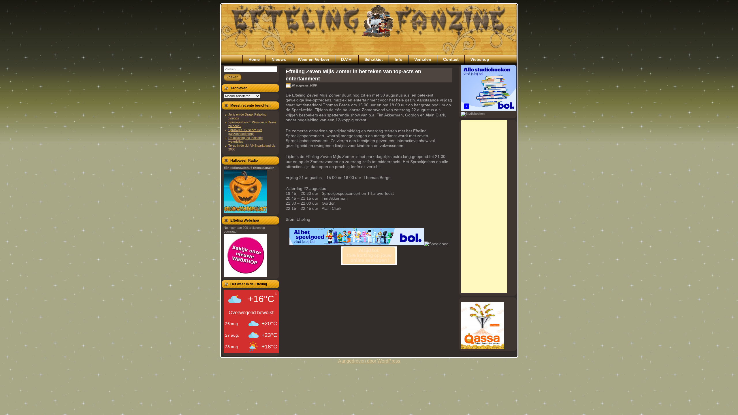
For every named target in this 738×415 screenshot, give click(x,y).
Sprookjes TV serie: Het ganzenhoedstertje (245, 131)
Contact (451, 59)
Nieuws (279, 59)
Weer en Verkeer (313, 59)
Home (254, 59)
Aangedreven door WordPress (369, 361)
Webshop (479, 59)
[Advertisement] (484, 206)
